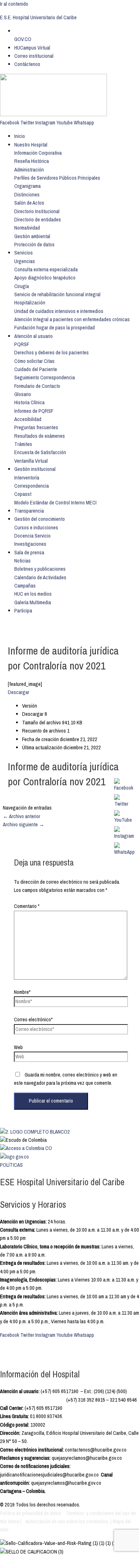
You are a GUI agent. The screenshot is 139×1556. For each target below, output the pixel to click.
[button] (38, 152)
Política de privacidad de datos (31, 1513)
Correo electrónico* (33, 1019)
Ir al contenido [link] (14, 3)
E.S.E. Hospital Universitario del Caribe (38, 17)
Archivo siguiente (23, 824)
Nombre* (22, 992)
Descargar (18, 692)
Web (18, 1047)
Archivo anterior (21, 816)
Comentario (27, 906)
